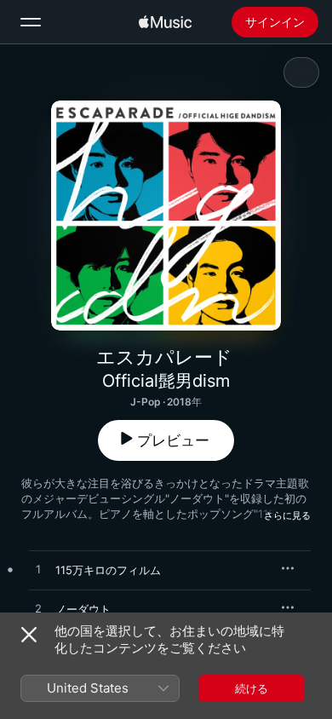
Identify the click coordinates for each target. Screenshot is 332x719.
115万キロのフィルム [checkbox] (108, 570)
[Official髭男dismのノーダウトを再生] (38, 609)
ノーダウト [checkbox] (83, 609)
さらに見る (287, 515)
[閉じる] (29, 634)
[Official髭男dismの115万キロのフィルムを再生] (38, 570)
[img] (165, 22)
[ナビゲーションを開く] (30, 22)
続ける (251, 688)
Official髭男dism (166, 381)
